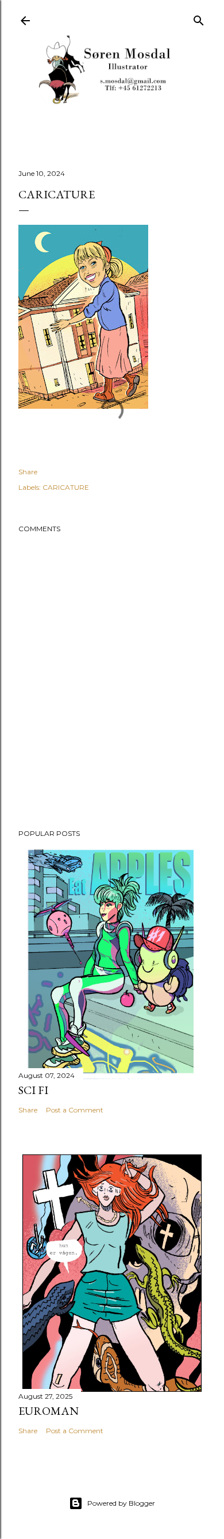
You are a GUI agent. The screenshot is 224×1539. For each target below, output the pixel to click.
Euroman (48, 1410)
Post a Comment (74, 1110)
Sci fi (33, 1090)
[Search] (199, 18)
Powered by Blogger (121, 1503)
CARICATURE (66, 487)
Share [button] (27, 471)
